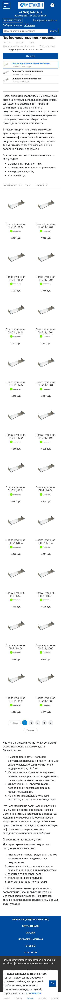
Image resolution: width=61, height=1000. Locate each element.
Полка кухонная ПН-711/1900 (15, 699)
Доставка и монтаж (30, 939)
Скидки (30, 932)
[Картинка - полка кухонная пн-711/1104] (45, 416)
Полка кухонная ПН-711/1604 (15, 331)
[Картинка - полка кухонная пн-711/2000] (45, 627)
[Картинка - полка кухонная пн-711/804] (15, 521)
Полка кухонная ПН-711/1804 (15, 278)
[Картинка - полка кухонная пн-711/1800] (45, 679)
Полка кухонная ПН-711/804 (15, 542)
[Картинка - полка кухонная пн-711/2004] (15, 205)
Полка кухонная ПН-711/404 (15, 647)
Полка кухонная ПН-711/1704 (45, 278)
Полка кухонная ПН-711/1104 (45, 436)
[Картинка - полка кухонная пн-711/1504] (45, 311)
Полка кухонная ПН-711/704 (45, 542)
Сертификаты (30, 926)
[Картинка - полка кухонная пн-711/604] (15, 574)
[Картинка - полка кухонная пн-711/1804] (15, 258)
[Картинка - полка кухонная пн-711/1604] (15, 311)
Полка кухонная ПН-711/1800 (45, 699)
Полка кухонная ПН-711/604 (15, 594)
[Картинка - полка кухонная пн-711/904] (45, 469)
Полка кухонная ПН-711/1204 (15, 436)
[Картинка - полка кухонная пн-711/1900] (15, 679)
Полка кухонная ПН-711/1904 (45, 226)
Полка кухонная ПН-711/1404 (15, 384)
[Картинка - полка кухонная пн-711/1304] (45, 363)
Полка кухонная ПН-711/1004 (15, 489)
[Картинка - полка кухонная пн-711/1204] (15, 416)
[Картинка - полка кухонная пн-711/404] (15, 627)
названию (42, 185)
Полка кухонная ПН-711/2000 (45, 647)
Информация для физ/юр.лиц (30, 919)
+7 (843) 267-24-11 (30, 12)
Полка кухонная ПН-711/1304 (45, 384)
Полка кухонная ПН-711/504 (45, 594)
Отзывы (30, 946)
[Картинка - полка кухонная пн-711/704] (45, 521)
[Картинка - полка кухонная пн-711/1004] (15, 469)
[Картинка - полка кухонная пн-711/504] (45, 574)
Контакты (30, 952)
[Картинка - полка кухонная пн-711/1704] (45, 258)
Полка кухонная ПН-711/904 (45, 489)
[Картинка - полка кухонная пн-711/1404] (15, 363)
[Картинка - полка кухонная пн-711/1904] (45, 205)
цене (28, 185)
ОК (52, 983)
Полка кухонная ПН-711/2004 (15, 226)
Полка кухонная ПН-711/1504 (45, 331)
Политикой (34, 993)
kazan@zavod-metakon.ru (45, 20)
